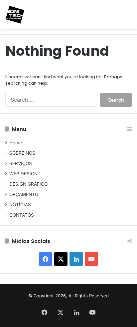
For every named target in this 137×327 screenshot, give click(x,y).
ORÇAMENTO (23, 194)
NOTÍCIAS (20, 204)
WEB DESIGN (23, 173)
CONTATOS (21, 215)
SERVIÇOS (20, 163)
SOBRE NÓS (22, 153)
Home (15, 142)
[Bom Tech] (15, 15)
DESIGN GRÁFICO (28, 184)
